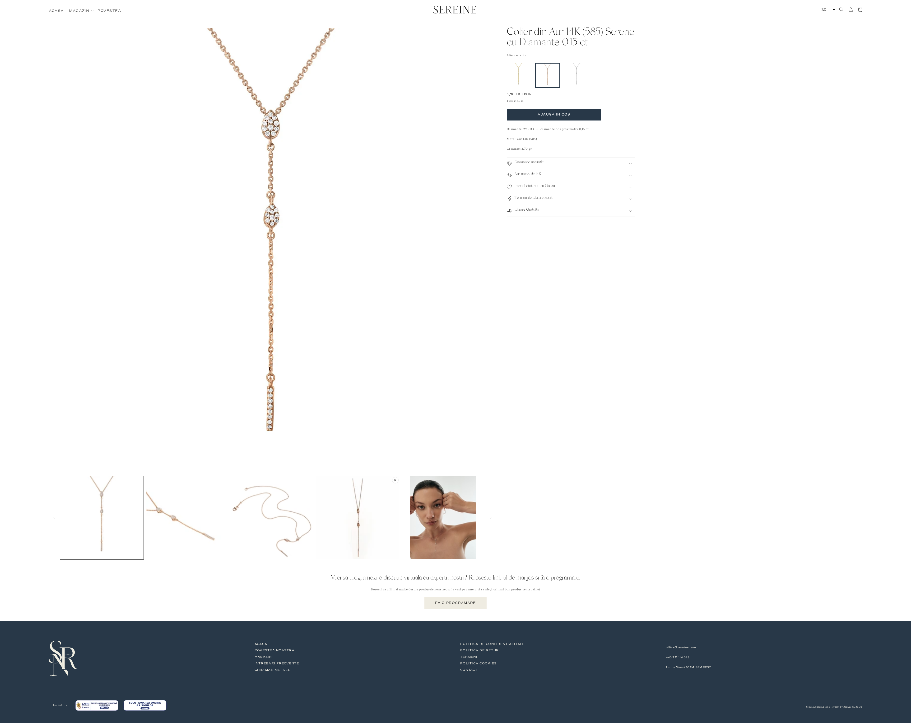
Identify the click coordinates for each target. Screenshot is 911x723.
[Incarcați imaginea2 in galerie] (187, 517)
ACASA (261, 644)
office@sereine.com (681, 647)
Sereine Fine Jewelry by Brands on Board (838, 706)
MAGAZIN (263, 656)
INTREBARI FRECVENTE (277, 663)
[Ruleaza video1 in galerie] (358, 517)
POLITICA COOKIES (478, 663)
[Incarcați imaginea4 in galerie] (443, 517)
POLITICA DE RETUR (479, 650)
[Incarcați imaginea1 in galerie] (102, 517)
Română (57, 705)
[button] (81, 11)
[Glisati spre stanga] (54, 518)
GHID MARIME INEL (272, 670)
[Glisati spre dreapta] (491, 518)
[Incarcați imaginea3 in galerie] (272, 517)
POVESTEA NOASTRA (274, 650)
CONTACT (469, 670)
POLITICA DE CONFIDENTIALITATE (492, 644)
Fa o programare (455, 603)
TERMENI (468, 656)
